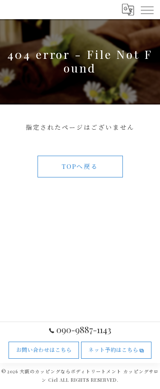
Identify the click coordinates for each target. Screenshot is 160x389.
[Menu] (147, 9)
